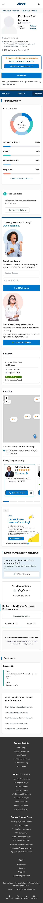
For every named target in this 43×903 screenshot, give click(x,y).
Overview (6, 94)
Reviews (21, 94)
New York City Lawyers (21, 779)
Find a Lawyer (22, 747)
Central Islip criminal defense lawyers (19, 707)
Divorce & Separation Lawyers (21, 844)
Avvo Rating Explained (21, 876)
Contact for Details (17, 210)
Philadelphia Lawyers (21, 798)
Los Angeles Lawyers (21, 783)
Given (30, 623)
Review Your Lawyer (21, 751)
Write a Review (33, 27)
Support (21, 872)
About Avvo (21, 864)
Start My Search (21, 288)
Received (11, 623)
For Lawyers (21, 766)
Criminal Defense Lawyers (21, 829)
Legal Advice (21, 755)
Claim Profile (21, 75)
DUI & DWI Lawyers (21, 833)
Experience (37, 94)
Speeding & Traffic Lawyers (21, 852)
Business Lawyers (21, 825)
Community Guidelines (20, 885)
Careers (22, 868)
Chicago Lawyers (21, 786)
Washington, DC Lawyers (21, 794)
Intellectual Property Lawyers (21, 848)
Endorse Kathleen (21, 616)
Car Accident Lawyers (21, 840)
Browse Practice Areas (21, 759)
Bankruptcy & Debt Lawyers (21, 821)
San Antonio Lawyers (21, 805)
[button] (21, 66)
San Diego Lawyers (21, 809)
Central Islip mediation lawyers (16, 729)
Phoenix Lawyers (21, 801)
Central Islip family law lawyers (16, 712)
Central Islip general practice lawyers (18, 718)
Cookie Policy (33, 883)
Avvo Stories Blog (21, 762)
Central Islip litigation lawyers (16, 723)
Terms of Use (8, 883)
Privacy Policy (20, 883)
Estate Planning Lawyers (21, 837)
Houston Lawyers (21, 790)
